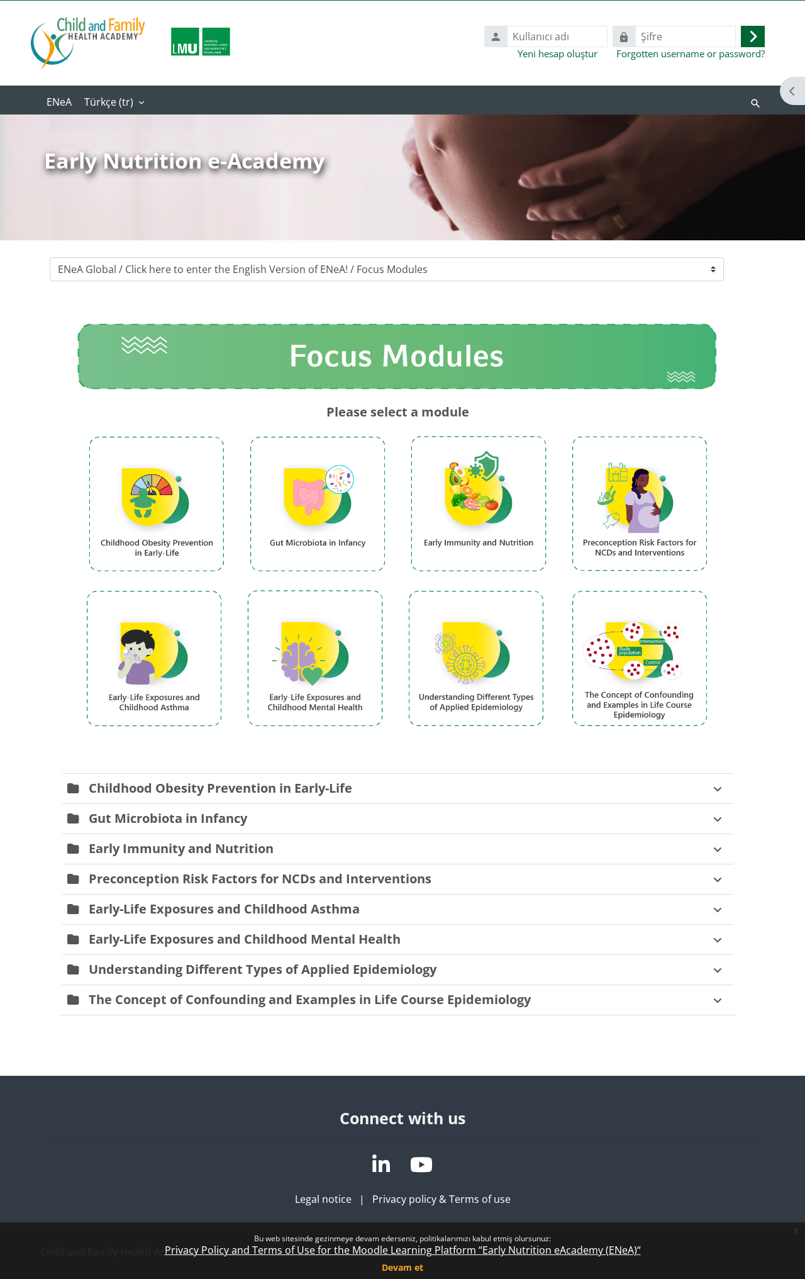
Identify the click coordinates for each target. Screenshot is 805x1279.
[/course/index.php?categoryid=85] (639, 730)
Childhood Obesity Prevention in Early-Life (220, 787)
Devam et (402, 1267)
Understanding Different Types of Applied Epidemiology (262, 969)
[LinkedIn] (381, 1164)
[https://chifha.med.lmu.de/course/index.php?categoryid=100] (156, 574)
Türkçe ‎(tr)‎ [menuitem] (108, 102)
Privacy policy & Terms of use (441, 1199)
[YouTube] (421, 1164)
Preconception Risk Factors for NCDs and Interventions (260, 878)
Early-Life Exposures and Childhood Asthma (224, 908)
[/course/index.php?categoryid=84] (639, 574)
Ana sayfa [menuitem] (59, 103)
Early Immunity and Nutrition (181, 848)
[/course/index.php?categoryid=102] (476, 730)
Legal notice (323, 1199)
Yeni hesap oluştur (557, 53)
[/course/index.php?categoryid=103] (154, 730)
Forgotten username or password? (690, 53)
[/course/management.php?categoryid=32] (397, 396)
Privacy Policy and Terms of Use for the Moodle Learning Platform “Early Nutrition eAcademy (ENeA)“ (403, 1250)
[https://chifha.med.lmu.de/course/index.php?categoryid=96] (478, 574)
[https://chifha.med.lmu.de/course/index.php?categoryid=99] (317, 574)
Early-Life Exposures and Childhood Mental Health (245, 938)
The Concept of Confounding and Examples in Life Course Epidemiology (310, 999)
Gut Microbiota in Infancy (168, 818)
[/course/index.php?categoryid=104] (315, 730)
